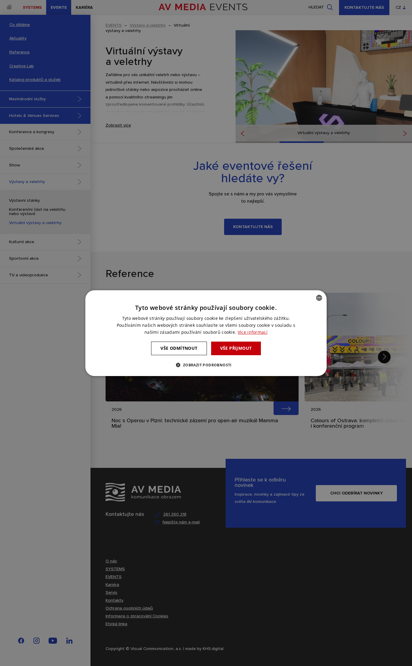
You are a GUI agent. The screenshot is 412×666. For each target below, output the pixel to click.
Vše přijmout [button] (236, 348)
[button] (205, 364)
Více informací (253, 332)
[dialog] (206, 333)
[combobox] (319, 297)
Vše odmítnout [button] (178, 348)
